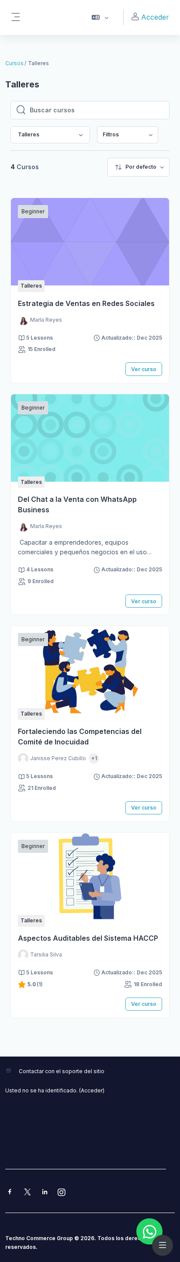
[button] (100, 17)
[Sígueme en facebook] (9, 1192)
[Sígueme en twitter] (27, 1192)
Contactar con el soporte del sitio (61, 1071)
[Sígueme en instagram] (62, 1193)
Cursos (14, 63)
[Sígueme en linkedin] (45, 1192)
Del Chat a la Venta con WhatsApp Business (77, 504)
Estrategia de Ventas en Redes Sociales (86, 303)
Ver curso (143, 369)
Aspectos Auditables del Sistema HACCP (88, 938)
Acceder (155, 17)
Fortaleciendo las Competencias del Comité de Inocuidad (80, 736)
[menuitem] (127, 134)
